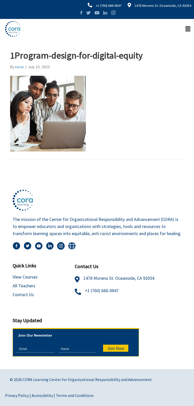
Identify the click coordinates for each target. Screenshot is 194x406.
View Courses (25, 277)
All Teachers (24, 286)
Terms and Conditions (75, 395)
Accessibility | (44, 395)
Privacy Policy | (18, 395)
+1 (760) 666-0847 (109, 5)
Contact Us (23, 294)
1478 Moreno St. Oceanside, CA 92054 (162, 5)
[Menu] (188, 29)
